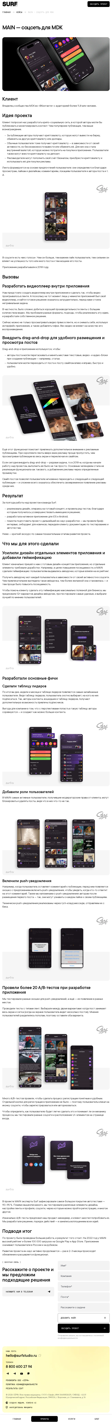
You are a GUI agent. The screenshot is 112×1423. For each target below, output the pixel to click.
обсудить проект (70, 1328)
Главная (6, 12)
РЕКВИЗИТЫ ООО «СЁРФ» (17, 1380)
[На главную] (10, 4)
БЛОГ (97, 1418)
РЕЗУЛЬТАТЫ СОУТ (14, 1388)
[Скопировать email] (40, 1355)
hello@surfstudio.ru (21, 1355)
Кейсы (19, 12)
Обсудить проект (98, 4)
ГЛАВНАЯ (17, 1418)
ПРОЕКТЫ (44, 1418)
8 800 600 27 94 (19, 1366)
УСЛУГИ (71, 1418)
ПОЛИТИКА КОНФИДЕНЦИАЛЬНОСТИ (21, 1384)
